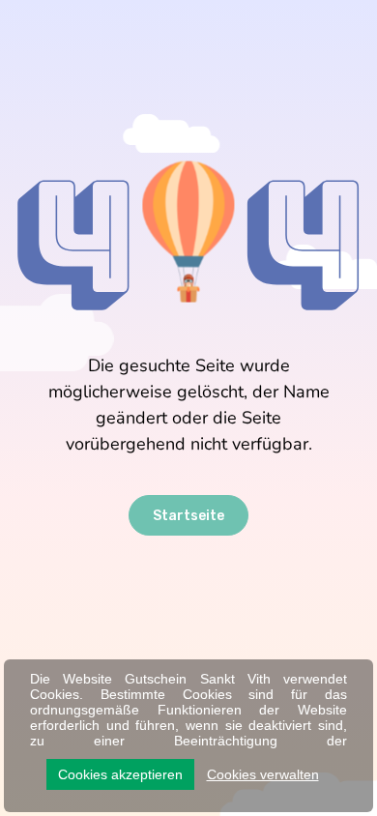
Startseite (188, 516)
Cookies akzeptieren (120, 774)
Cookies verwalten (263, 774)
